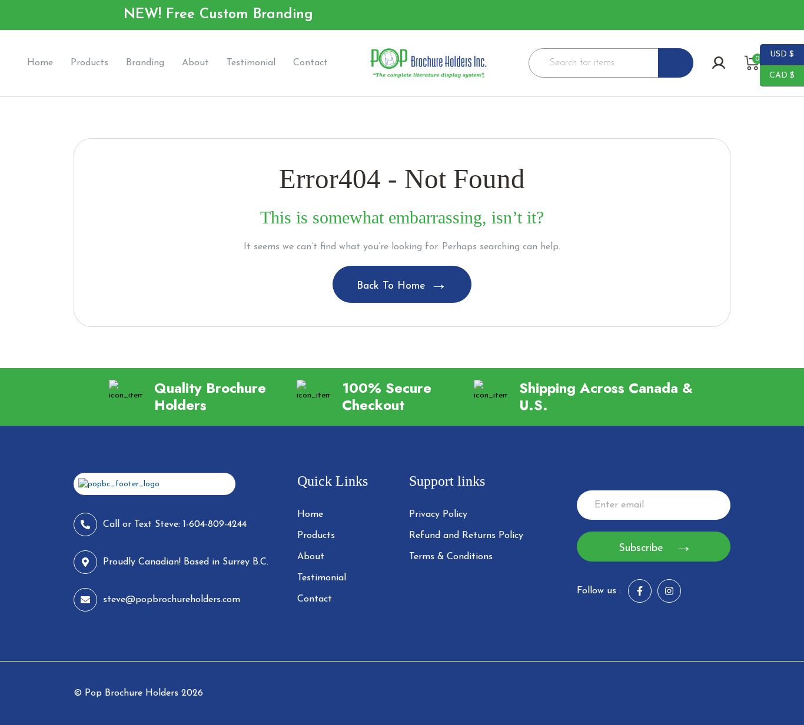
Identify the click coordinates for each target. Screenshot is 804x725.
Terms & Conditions (451, 557)
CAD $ (777, 74)
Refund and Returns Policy (466, 535)
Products (89, 63)
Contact (310, 63)
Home (40, 63)
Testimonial (251, 63)
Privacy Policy (438, 514)
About (195, 63)
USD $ (777, 53)
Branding (145, 63)
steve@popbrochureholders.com (171, 599)
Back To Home (391, 286)
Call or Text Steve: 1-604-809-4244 (175, 524)
